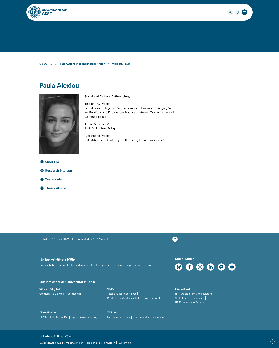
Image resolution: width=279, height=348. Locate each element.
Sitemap (118, 265)
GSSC (47, 13)
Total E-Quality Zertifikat (121, 293)
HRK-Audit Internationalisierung (194, 293)
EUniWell (58, 293)
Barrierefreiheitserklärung (73, 265)
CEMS (43, 317)
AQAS (64, 317)
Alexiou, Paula (121, 64)
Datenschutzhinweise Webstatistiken (61, 342)
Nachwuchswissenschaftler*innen (83, 64)
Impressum (133, 265)
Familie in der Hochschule (149, 317)
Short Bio (52, 162)
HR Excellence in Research (190, 302)
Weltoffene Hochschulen (189, 298)
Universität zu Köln (54, 9)
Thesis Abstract (57, 188)
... (56, 63)
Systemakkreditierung (84, 317)
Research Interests (59, 171)
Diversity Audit (151, 298)
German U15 (74, 293)
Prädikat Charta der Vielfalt (123, 298)
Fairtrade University (118, 317)
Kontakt (147, 265)
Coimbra (44, 293)
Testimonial (53, 179)
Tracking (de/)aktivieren (101, 342)
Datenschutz (46, 265)
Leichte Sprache (100, 265)
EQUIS (54, 317)
